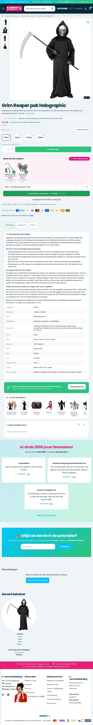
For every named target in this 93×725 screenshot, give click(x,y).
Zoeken (52, 8)
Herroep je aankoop (54, 699)
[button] (11, 149)
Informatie (30, 676)
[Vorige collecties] (7, 407)
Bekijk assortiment (3, 9)
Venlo (31, 215)
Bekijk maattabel (83, 129)
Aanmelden (64, 546)
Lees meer (30, 113)
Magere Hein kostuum (46, 16)
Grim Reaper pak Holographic (19, 650)
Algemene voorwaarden (55, 680)
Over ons (28, 688)
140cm (20, 642)
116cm (20, 637)
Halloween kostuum (12, 16)
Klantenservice (54, 676)
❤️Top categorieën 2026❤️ (34, 696)
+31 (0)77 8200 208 (12, 680)
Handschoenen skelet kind (22, 175)
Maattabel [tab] (22, 225)
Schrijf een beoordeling (37, 580)
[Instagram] (3, 695)
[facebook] (8, 695)
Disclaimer (28, 684)
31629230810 (15, 689)
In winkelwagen (53, 149)
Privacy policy (29, 692)
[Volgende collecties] (84, 407)
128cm (20, 639)
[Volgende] (84, 424)
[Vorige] (79, 424)
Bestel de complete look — (48, 193)
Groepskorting (52, 695)
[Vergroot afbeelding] (88, 22)
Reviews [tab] (33, 225)
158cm (19, 644)
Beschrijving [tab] (10, 225)
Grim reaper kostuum (28, 16)
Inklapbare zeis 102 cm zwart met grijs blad (10, 175)
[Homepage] (2, 16)
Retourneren (51, 703)
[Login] (85, 8)
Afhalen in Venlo (30, 680)
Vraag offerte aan (76, 387)
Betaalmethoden (53, 684)
